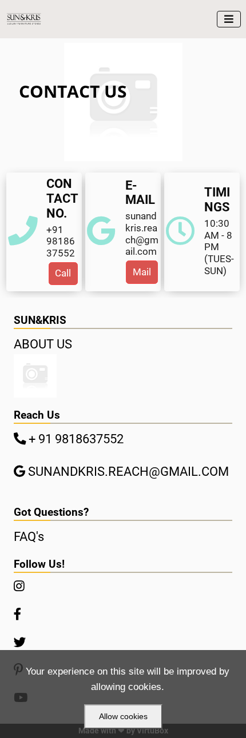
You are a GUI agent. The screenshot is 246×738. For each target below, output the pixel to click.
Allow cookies (123, 716)
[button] (63, 273)
